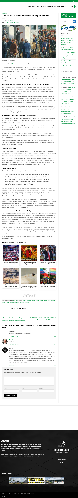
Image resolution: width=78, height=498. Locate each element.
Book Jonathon (51, 6)
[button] (74, 6)
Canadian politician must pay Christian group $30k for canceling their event (67, 81)
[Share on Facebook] (24, 295)
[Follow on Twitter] (74, 1)
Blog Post (4, 13)
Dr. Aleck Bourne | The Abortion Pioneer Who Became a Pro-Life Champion (67, 41)
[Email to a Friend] (29, 295)
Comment (7, 375)
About (34, 6)
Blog (38, 6)
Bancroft (33, 300)
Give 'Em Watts (51, 300)
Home (29, 6)
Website (41, 388)
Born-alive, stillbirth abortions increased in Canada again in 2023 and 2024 (68, 90)
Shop (58, 6)
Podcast (43, 6)
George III (46, 300)
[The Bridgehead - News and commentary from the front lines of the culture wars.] (11, 6)
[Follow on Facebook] (71, 1)
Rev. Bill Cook (12, 340)
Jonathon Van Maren (11, 22)
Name (6, 388)
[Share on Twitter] (26, 295)
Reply (55, 336)
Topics (63, 6)
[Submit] (74, 21)
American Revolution (26, 300)
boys (37, 300)
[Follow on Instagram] (73, 1)
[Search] (67, 6)
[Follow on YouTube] (76, 1)
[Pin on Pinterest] (32, 295)
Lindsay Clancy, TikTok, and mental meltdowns (67, 48)
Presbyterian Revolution (24, 302)
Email (23, 388)
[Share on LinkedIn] (35, 295)
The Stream (15, 64)
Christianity (40, 300)
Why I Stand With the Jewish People (66, 62)
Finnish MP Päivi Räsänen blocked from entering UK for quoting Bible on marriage (68, 55)
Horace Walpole (5, 302)
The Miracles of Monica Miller (67, 67)
